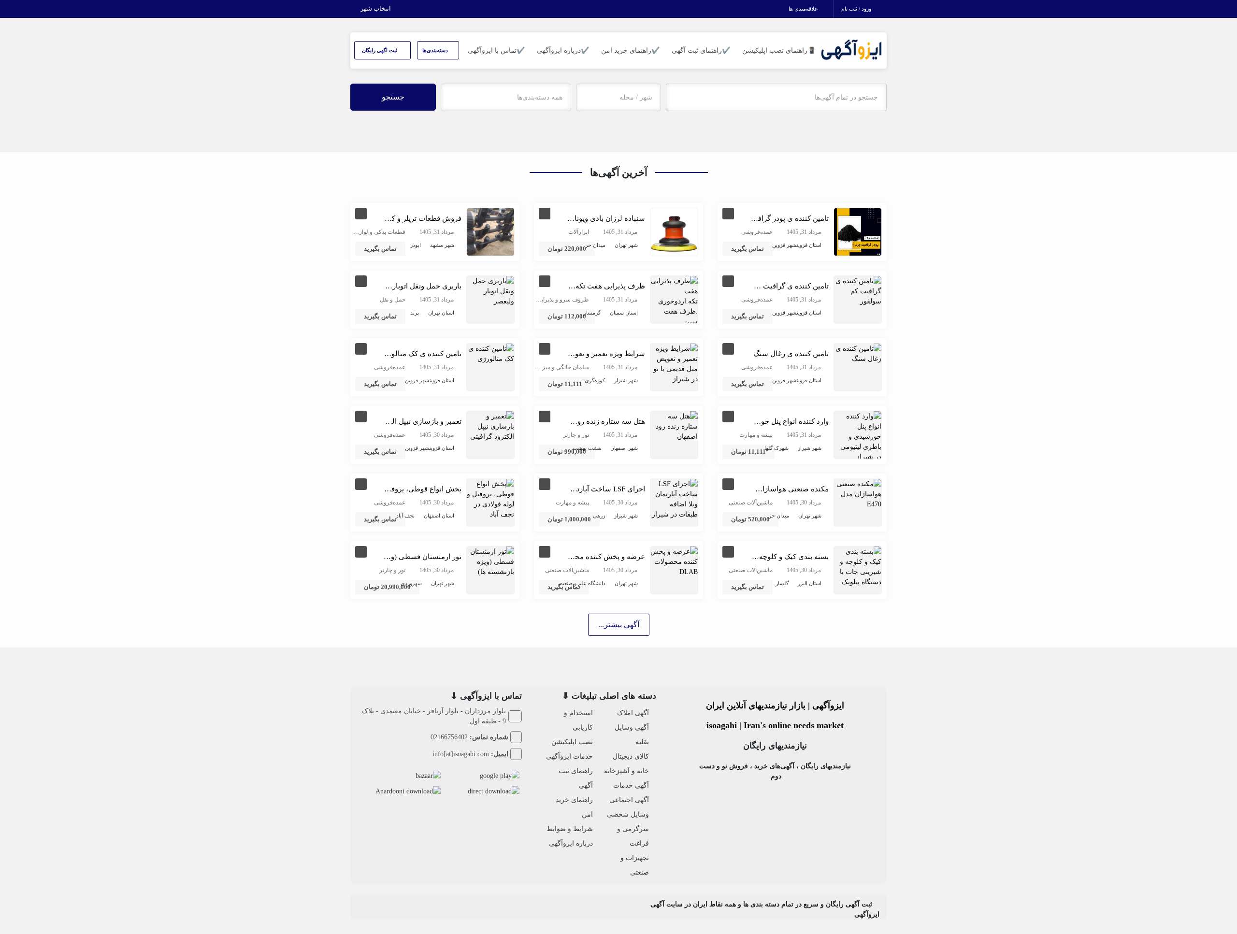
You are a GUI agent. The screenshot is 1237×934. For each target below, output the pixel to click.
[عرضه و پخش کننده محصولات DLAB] (674, 561)
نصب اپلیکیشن (572, 742)
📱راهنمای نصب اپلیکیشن (779, 50)
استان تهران (441, 313)
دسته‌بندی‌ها (435, 50)
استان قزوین (809, 245)
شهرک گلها (776, 448)
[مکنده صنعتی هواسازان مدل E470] (857, 493)
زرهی (599, 515)
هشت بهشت (587, 448)
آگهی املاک (633, 713)
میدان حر (595, 245)
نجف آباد (405, 515)
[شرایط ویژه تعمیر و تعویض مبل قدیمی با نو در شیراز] (674, 363)
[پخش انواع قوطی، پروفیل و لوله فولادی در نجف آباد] (490, 498)
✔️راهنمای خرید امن (630, 50)
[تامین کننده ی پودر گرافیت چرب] (857, 231)
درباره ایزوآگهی (571, 843)
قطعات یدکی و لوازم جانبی (373, 232)
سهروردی (411, 583)
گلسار (782, 583)
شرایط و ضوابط (570, 829)
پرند (414, 313)
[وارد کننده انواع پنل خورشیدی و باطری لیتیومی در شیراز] (857, 436)
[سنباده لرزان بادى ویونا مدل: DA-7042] (674, 231)
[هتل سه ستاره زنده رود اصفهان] (674, 426)
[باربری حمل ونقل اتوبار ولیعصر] (490, 290)
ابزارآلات (578, 232)
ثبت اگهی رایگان (380, 50)
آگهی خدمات (631, 785)
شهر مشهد (442, 245)
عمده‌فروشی (757, 232)
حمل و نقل (392, 299)
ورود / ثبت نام (857, 9)
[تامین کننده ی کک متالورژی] (490, 353)
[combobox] (619, 97)
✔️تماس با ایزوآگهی (496, 50)
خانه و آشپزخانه (626, 771)
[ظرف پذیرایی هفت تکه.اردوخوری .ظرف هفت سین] (674, 300)
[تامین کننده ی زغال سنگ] (857, 353)
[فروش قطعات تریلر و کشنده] (490, 231)
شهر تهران (626, 245)
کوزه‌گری (595, 380)
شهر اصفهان (624, 448)
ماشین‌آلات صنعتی (751, 502)
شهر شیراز (626, 380)
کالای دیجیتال (631, 756)
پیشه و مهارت (756, 434)
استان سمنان (624, 313)
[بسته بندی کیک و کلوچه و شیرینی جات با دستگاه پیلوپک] (857, 566)
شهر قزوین (784, 245)
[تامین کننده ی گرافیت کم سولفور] (857, 290)
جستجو (393, 97)
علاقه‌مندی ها (804, 9)
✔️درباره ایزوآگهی (563, 50)
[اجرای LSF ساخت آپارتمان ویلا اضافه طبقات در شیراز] (674, 498)
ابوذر (415, 245)
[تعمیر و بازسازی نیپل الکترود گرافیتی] (490, 426)
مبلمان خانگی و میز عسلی (557, 367)
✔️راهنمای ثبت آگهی (701, 50)
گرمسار (592, 313)
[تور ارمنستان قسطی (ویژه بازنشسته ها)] (490, 561)
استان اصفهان (439, 515)
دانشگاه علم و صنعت (582, 583)
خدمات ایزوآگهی (569, 756)
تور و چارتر (576, 434)
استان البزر (809, 583)
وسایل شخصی (628, 814)
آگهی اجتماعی (629, 800)
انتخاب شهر (376, 8)
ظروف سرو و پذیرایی (563, 299)
